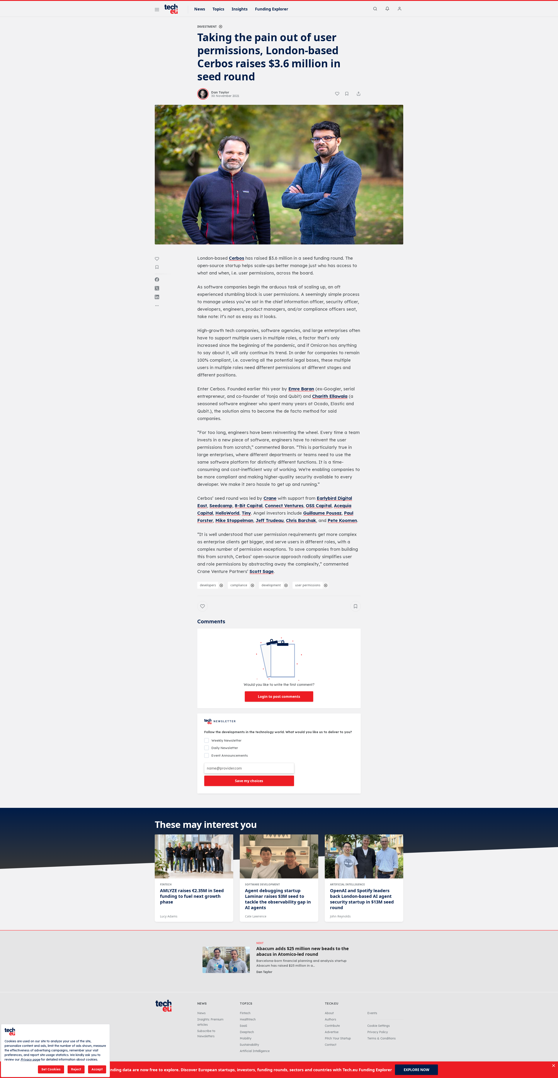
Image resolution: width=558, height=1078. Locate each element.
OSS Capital (319, 505)
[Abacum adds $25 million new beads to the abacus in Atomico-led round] (226, 960)
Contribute (332, 1026)
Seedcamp (220, 505)
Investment (207, 26)
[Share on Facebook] (157, 279)
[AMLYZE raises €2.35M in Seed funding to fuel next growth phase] (194, 856)
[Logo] (173, 9)
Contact (330, 1045)
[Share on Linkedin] (157, 297)
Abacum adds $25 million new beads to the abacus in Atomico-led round (302, 951)
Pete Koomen (342, 520)
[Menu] (157, 10)
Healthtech (248, 1019)
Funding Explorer (271, 9)
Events (372, 1013)
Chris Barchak (301, 520)
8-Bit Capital (248, 505)
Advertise (332, 1032)
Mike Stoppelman (234, 520)
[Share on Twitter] (157, 288)
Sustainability (249, 1045)
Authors (330, 1019)
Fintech (166, 884)
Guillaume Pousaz (322, 513)
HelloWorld (227, 513)
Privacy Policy (377, 1032)
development (271, 585)
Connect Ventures (284, 505)
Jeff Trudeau (270, 520)
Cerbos (236, 258)
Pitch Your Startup (338, 1038)
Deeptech (247, 1032)
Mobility (245, 1038)
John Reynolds (340, 916)
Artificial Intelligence (347, 884)
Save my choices (249, 780)
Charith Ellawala (329, 396)
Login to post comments (279, 696)
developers (208, 585)
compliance (238, 585)
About (329, 1013)
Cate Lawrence (255, 916)
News (199, 9)
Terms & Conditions (381, 1038)
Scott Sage (262, 571)
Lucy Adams (168, 916)
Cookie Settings (378, 1026)
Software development (262, 884)
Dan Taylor (264, 972)
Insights (240, 9)
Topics (218, 9)
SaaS (243, 1026)
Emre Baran (301, 389)
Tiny (246, 513)
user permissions (307, 585)
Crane (270, 498)
